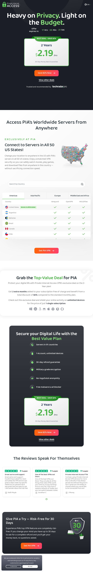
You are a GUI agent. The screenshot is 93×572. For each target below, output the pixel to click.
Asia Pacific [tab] (35, 196)
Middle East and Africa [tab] (79, 196)
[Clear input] (82, 184)
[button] (46, 499)
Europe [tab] (57, 196)
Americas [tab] (13, 196)
